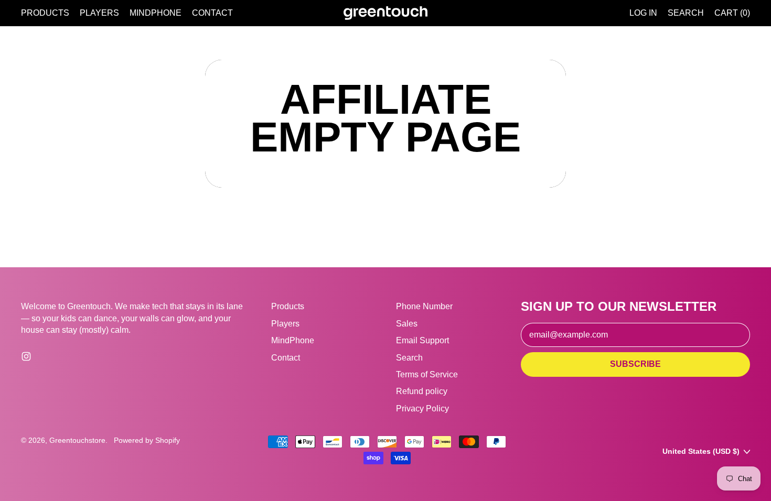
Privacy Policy (422, 408)
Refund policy (421, 391)
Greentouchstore (77, 440)
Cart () (732, 15)
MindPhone (155, 12)
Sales (406, 323)
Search (409, 357)
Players (99, 12)
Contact (212, 12)
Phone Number (424, 306)
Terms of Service (427, 374)
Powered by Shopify (147, 440)
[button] (685, 13)
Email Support (422, 340)
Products (45, 12)
